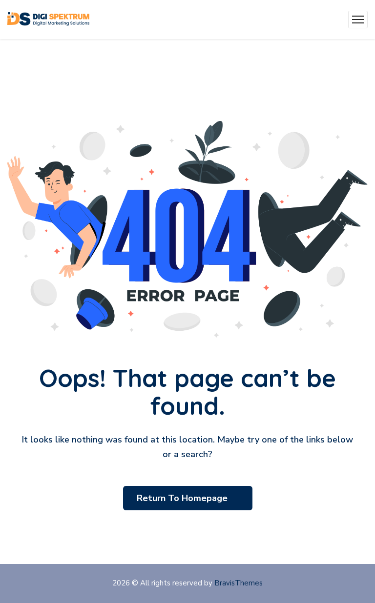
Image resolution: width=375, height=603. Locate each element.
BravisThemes (238, 583)
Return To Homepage (183, 498)
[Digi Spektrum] (48, 19)
